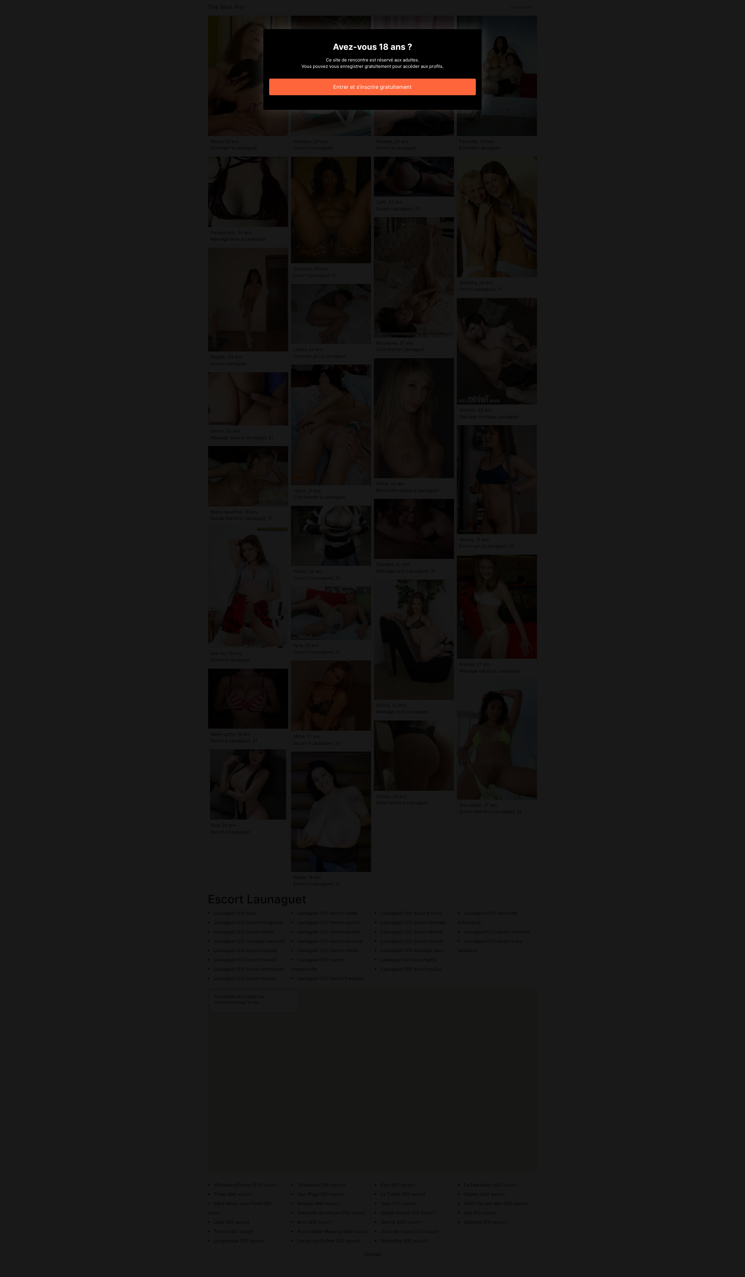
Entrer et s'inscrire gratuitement (372, 87)
